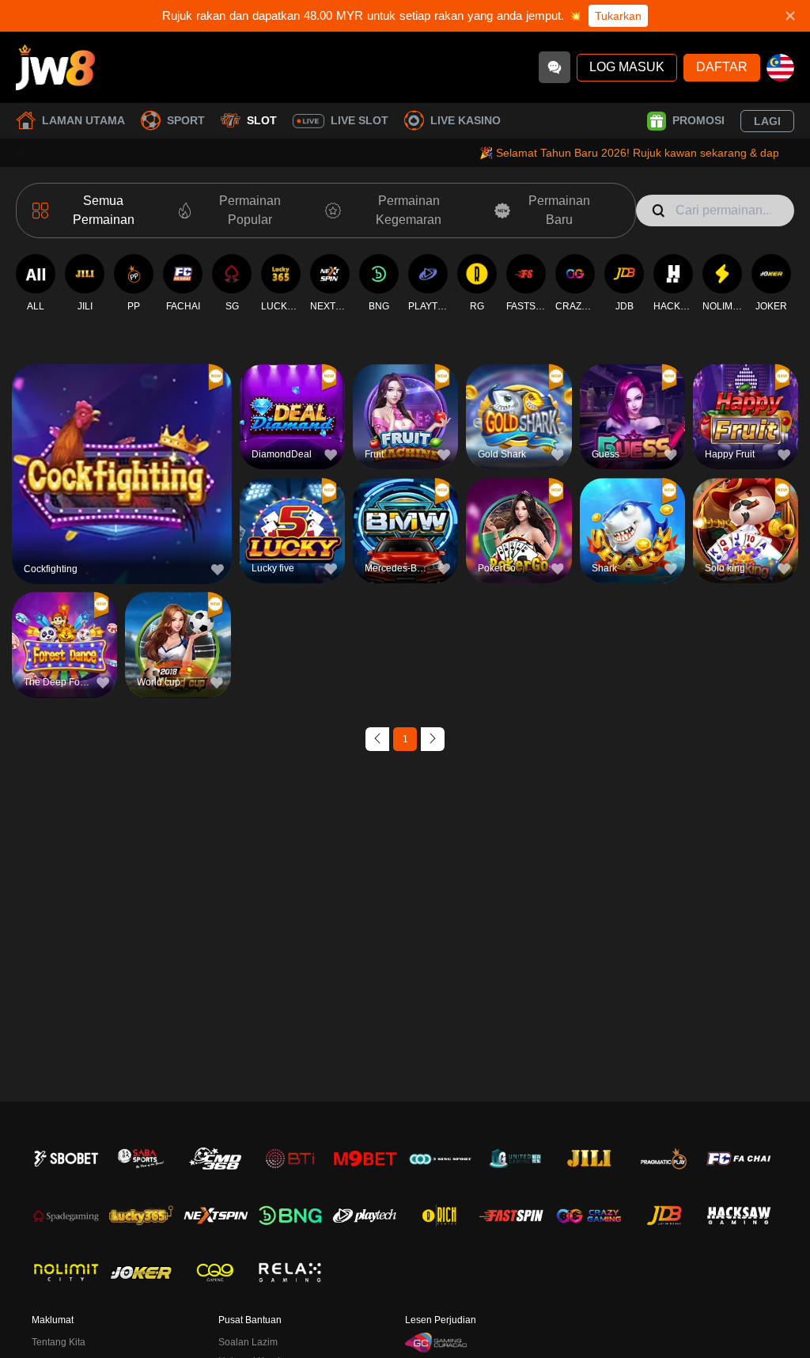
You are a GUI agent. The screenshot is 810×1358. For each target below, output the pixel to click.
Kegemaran (122, 444)
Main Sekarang (122, 480)
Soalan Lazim (248, 1342)
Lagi (767, 121)
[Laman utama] (55, 67)
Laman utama (83, 120)
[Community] (554, 67)
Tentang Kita (58, 1342)
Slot (262, 120)
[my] (780, 68)
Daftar (722, 67)
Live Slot (359, 120)
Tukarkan (618, 15)
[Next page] (433, 739)
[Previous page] (377, 739)
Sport (186, 120)
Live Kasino (465, 120)
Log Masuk (626, 67)
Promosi (698, 120)
